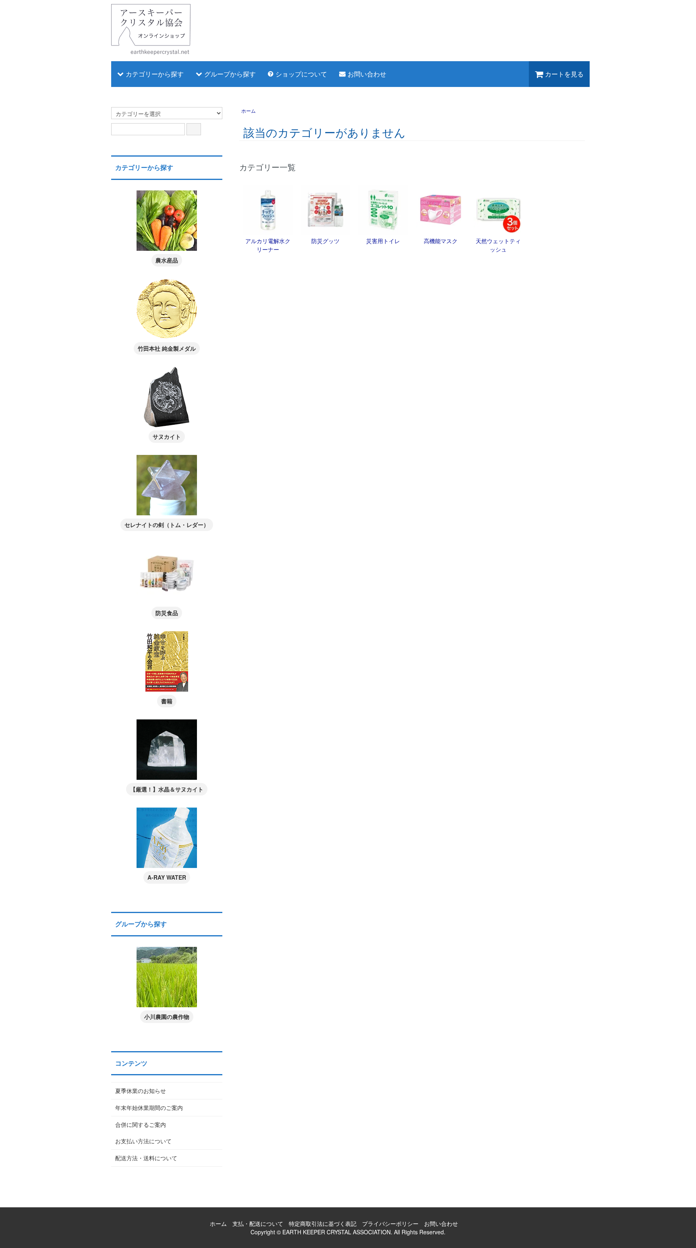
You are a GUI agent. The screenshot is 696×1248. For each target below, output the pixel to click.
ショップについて (301, 74)
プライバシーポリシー (390, 1223)
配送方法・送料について (146, 1158)
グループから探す (230, 74)
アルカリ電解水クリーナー (267, 245)
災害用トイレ (383, 241)
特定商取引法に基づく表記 (322, 1223)
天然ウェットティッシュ (498, 245)
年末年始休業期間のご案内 (149, 1107)
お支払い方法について (143, 1141)
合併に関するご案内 (140, 1124)
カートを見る (564, 74)
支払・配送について (257, 1223)
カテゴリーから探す (155, 74)
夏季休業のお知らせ (140, 1091)
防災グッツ (325, 241)
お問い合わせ (367, 74)
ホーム (248, 110)
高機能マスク (441, 241)
